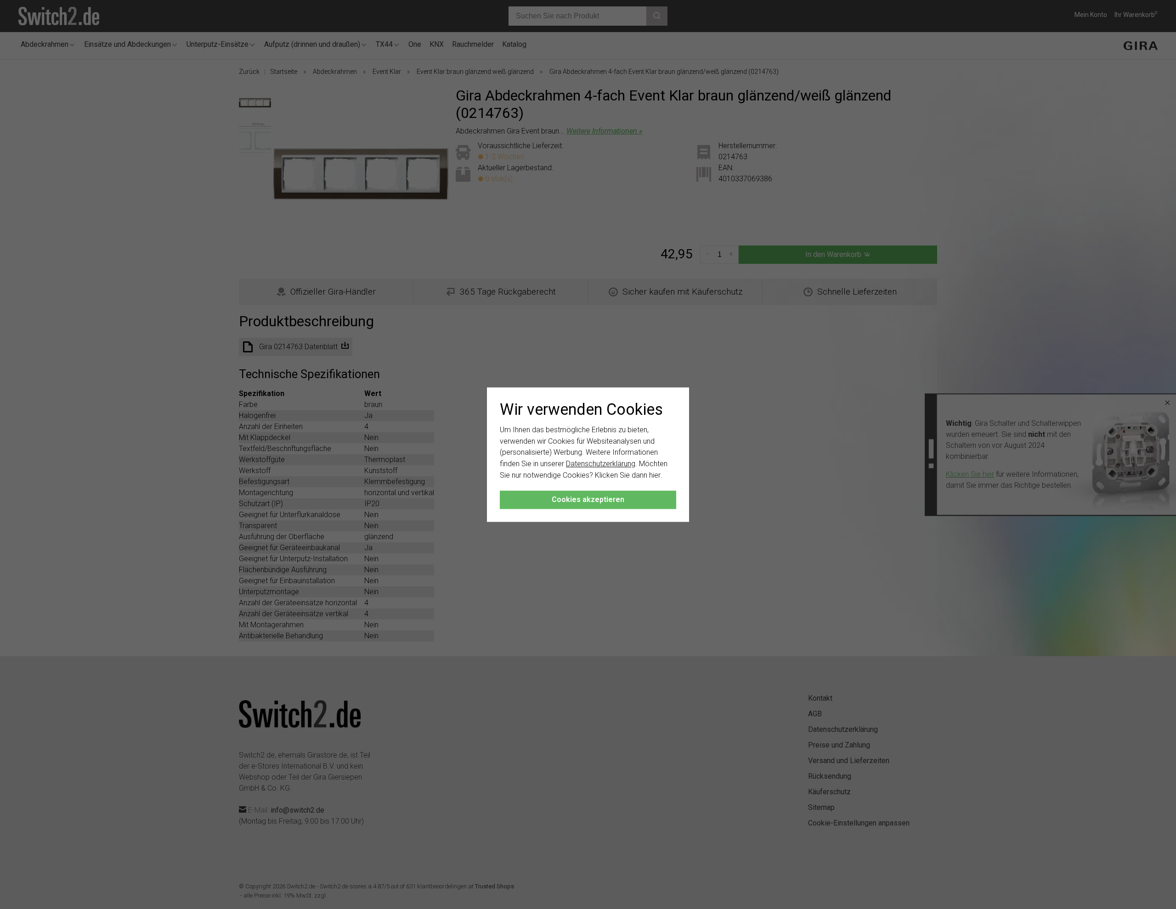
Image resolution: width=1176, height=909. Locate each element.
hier (655, 475)
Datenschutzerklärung (600, 464)
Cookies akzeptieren (588, 499)
